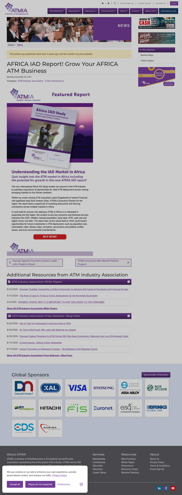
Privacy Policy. (59, 475)
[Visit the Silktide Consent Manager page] (81, 484)
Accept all (15, 484)
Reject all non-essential (40, 484)
